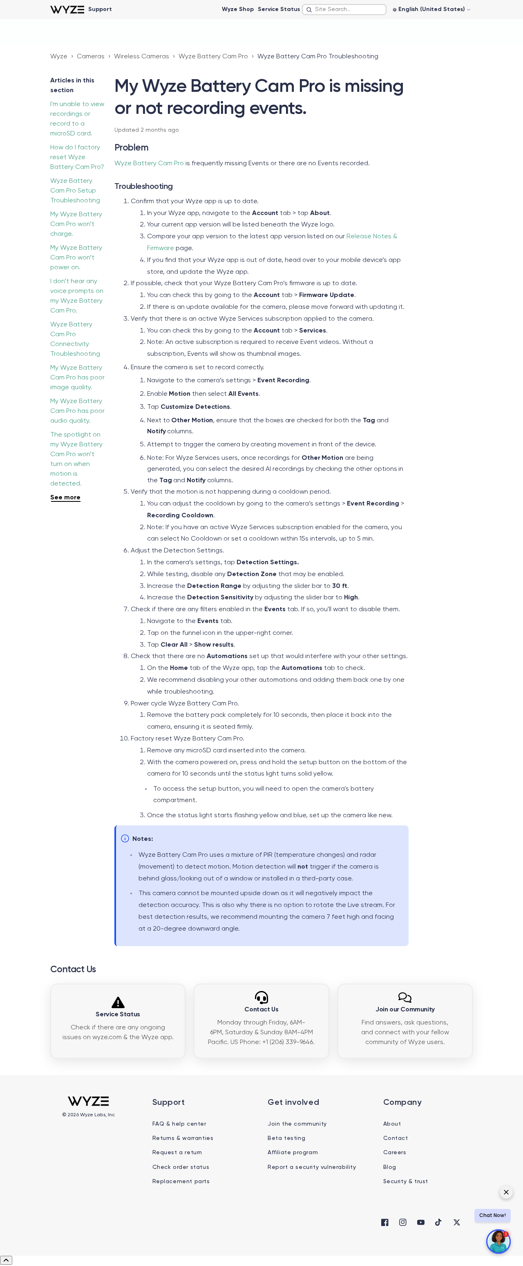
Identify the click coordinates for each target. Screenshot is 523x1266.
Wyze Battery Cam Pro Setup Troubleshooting (75, 191)
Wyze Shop (238, 9)
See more (65, 497)
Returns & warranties (183, 1138)
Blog (389, 1167)
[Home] (67, 9)
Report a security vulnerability (312, 1167)
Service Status (279, 9)
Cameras (91, 56)
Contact (395, 1138)
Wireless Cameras (141, 56)
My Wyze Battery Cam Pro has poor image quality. (77, 378)
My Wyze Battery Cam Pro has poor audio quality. (77, 411)
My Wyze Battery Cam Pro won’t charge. (76, 224)
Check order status (181, 1167)
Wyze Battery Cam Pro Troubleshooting (317, 56)
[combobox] (344, 9)
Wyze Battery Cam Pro (213, 56)
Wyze (58, 56)
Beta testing (286, 1138)
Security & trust (406, 1181)
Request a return (177, 1152)
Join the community (297, 1124)
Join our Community (405, 1010)
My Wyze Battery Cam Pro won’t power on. (76, 258)
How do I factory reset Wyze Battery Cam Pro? (77, 157)
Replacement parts (181, 1181)
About (392, 1124)
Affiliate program (293, 1152)
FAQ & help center (179, 1124)
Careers (395, 1152)
